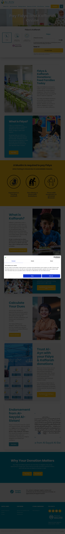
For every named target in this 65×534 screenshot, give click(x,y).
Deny (32, 275)
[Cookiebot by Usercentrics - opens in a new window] (54, 257)
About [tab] (51, 261)
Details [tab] (32, 261)
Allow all (51, 275)
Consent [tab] (13, 261)
